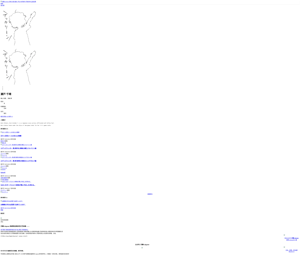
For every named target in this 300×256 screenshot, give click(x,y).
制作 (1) (11, 116)
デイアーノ (4, 190)
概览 (2, 116)
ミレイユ (3, 153)
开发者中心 (25, 229)
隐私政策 (8, 229)
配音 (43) (6, 116)
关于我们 (3, 229)
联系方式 (13, 229)
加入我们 (19, 229)
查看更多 (150, 194)
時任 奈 (3, 141)
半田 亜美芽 (4, 177)
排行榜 (2, 5)
